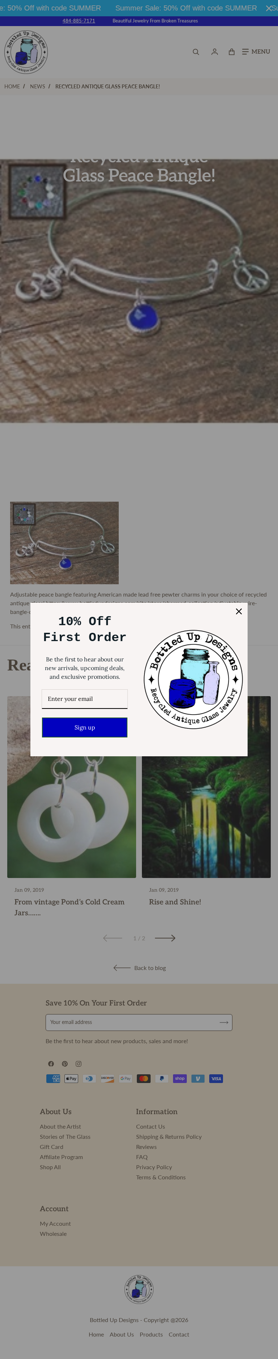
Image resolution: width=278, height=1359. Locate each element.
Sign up (85, 727)
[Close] (239, 611)
